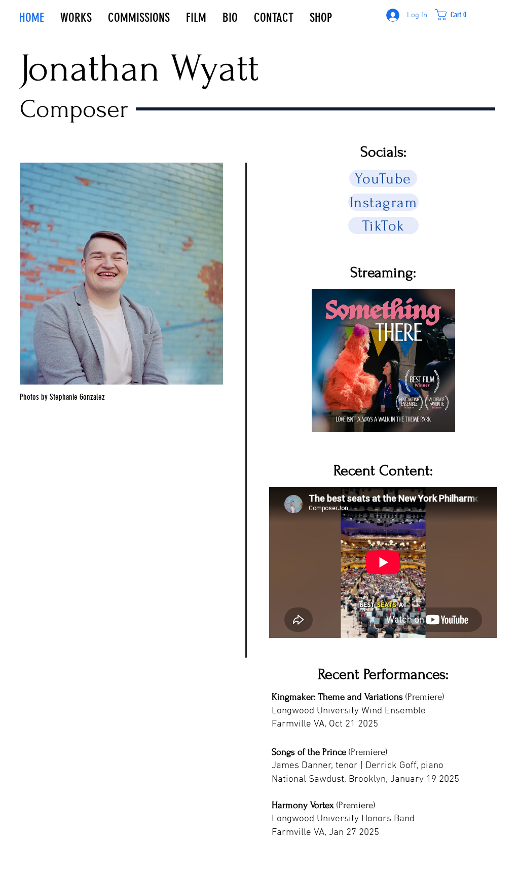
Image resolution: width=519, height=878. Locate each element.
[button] (457, 14)
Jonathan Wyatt (139, 68)
